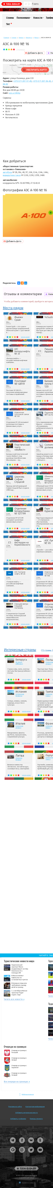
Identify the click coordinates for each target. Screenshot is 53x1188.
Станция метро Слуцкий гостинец (21, 606)
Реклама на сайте (15, 1106)
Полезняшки (23, 17)
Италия (20, 723)
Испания (21, 691)
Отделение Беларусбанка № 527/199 (21, 511)
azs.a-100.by (14, 92)
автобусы (7, 172)
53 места (19, 696)
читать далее (25, 337)
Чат (8, 24)
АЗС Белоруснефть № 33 (21, 351)
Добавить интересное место (26, 1112)
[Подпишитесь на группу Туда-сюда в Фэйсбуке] (22, 1144)
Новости (37, 17)
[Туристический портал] (11, 4)
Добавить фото (35, 52)
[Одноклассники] (22, 283)
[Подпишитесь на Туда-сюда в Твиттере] (31, 1154)
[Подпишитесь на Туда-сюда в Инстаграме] (22, 1154)
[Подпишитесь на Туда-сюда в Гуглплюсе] (13, 1154)
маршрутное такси (12, 175)
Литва (20, 755)
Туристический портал (26, 1178)
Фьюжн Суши (18, 318)
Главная (6, 37)
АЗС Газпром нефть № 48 (19, 573)
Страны (10, 17)
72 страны (46, 650)
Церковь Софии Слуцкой (19, 479)
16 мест (18, 728)
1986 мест (19, 664)
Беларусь (29, 37)
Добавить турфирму (18, 1119)
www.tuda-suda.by (31, 1175)
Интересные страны (20, 650)
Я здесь (35, 3)
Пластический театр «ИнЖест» (21, 447)
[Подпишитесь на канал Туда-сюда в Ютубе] (40, 1154)
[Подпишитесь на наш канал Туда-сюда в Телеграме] (13, 1144)
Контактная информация (35, 1106)
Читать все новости (13, 999)
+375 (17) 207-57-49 (22, 81)
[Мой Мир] (25, 283)
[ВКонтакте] (18, 283)
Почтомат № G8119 (20, 382)
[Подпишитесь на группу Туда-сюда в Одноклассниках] (40, 1144)
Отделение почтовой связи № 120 (21, 414)
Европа (21, 37)
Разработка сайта (27, 1182)
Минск (36, 37)
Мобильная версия (28, 1094)
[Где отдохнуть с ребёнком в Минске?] (26, 11)
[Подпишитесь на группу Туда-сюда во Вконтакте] (31, 1144)
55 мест (18, 760)
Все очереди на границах (16, 1082)
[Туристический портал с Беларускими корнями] (26, 1168)
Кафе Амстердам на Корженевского (21, 542)
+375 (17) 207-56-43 (42, 81)
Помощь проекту (36, 1119)
